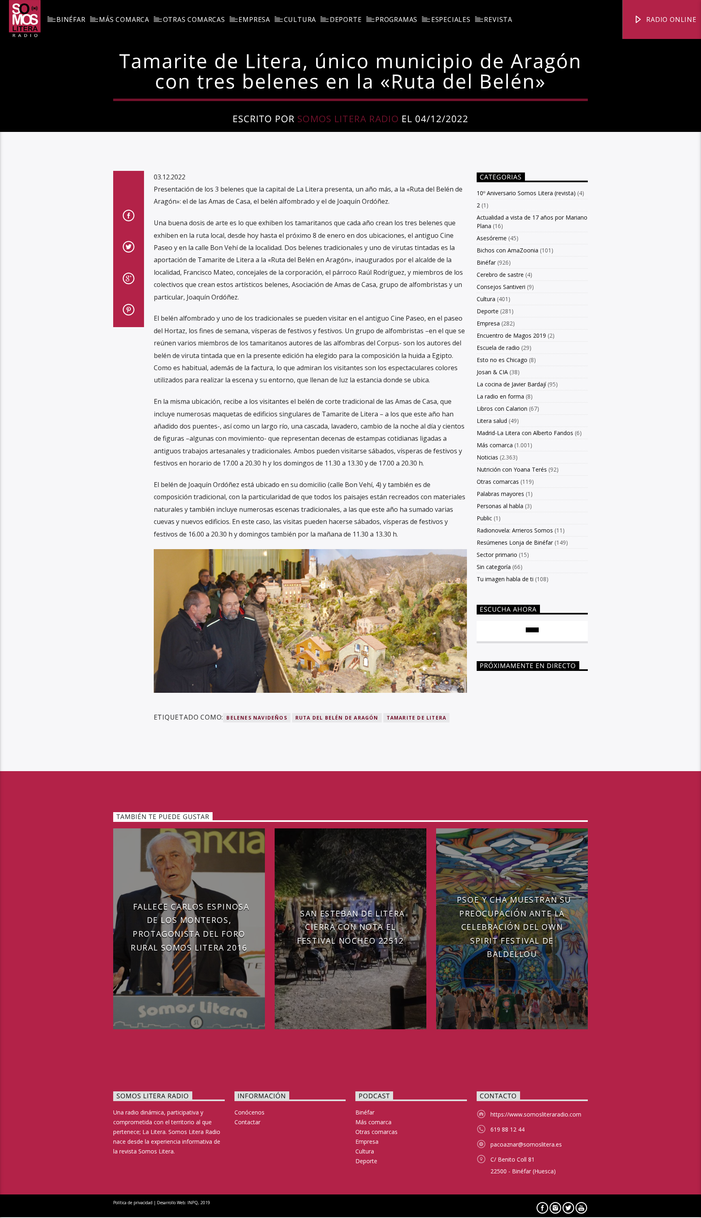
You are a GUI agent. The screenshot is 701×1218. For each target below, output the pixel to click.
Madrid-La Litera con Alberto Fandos (525, 433)
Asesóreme (492, 238)
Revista (498, 19)
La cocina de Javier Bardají (511, 384)
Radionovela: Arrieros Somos (515, 530)
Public (484, 518)
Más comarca (124, 19)
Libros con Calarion (502, 408)
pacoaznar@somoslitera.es (526, 1144)
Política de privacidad (133, 1202)
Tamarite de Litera (417, 717)
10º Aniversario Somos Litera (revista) (526, 193)
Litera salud (492, 421)
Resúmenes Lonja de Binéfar (515, 542)
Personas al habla (500, 506)
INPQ (192, 1202)
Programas (396, 19)
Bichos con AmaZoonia (507, 250)
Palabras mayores (500, 494)
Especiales (451, 19)
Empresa (254, 19)
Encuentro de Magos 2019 (511, 335)
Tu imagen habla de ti (505, 579)
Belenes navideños (256, 717)
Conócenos (249, 1112)
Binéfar (71, 19)
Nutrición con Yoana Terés (512, 469)
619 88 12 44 (507, 1129)
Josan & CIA (492, 372)
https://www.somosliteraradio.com (535, 1114)
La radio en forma (500, 396)
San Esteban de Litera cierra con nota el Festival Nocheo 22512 (351, 927)
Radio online (670, 19)
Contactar (247, 1122)
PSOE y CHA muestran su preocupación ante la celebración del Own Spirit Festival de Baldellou (514, 926)
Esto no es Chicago (502, 360)
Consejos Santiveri (501, 287)
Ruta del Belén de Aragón (336, 717)
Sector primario (497, 554)
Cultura (300, 19)
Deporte (346, 19)
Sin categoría (494, 567)
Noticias (487, 457)
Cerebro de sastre (500, 274)
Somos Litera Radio (347, 118)
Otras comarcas (194, 19)
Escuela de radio (498, 347)
